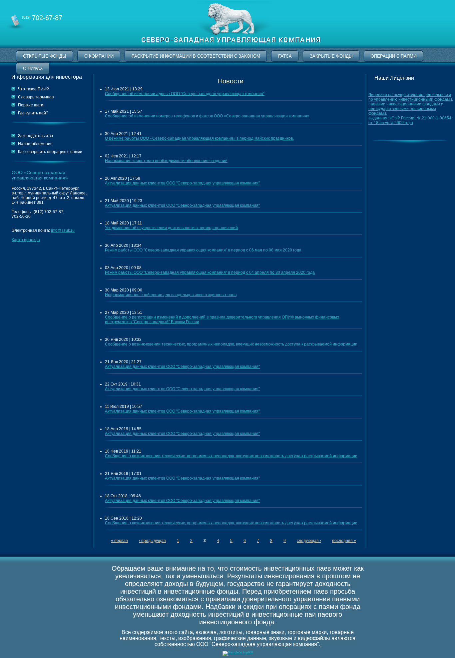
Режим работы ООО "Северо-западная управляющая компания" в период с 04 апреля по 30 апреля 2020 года (210, 272)
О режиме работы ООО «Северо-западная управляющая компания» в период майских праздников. (199, 138)
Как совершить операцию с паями (50, 151)
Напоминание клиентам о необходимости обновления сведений (166, 160)
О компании (99, 56)
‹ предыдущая (152, 540)
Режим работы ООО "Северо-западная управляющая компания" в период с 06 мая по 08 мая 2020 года (203, 250)
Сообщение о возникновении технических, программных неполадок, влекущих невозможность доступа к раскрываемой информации (231, 344)
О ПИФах (33, 68)
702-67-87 (42, 17)
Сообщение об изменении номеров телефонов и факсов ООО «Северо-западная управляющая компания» (207, 116)
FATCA (285, 56)
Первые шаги (30, 105)
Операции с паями (393, 56)
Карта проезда (26, 239)
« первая (119, 540)
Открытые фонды (44, 56)
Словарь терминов (36, 97)
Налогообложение (35, 143)
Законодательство (35, 135)
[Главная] (231, 46)
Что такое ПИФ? (33, 89)
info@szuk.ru (63, 230)
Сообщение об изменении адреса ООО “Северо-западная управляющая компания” (184, 93)
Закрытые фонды (331, 56)
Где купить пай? (33, 113)
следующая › (309, 540)
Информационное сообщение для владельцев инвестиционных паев (170, 294)
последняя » (344, 540)
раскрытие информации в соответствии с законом (196, 56)
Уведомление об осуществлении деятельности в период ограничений (171, 227)
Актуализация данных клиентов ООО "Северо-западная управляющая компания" (182, 183)
